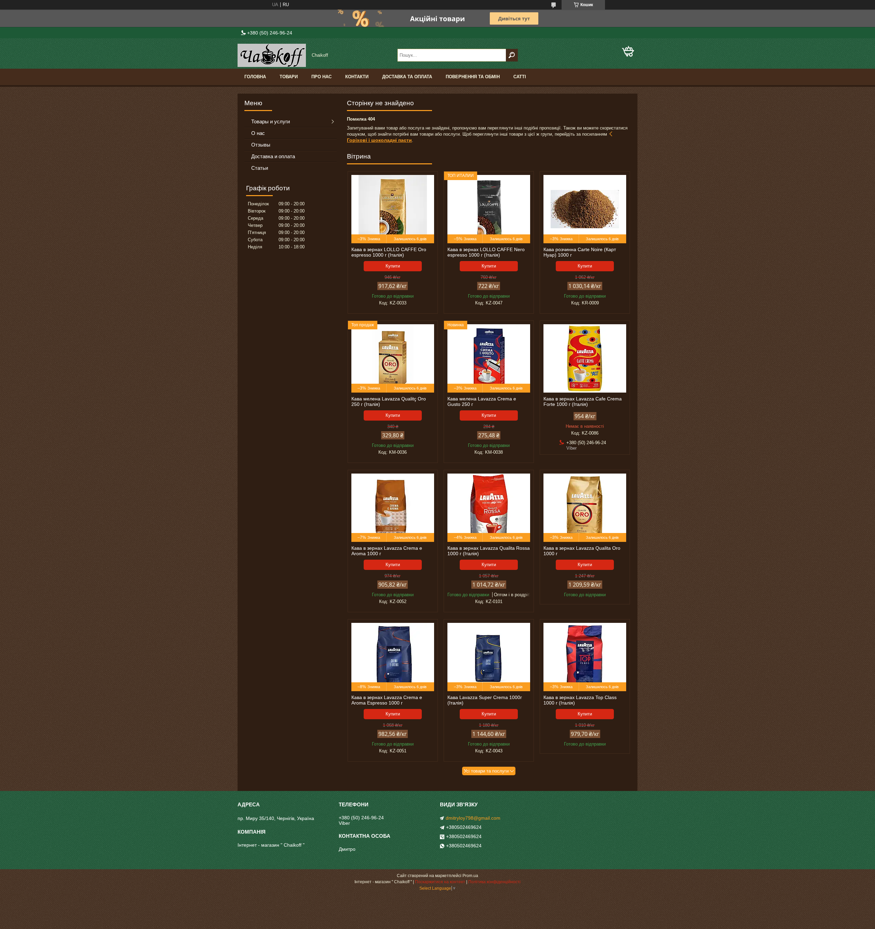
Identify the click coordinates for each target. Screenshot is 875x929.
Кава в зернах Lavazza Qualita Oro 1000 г (581, 550)
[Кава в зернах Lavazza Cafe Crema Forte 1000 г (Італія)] (584, 358)
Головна (255, 76)
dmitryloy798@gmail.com (473, 818)
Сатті (519, 76)
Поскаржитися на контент (440, 881)
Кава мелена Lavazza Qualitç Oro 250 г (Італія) (388, 401)
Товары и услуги (270, 121)
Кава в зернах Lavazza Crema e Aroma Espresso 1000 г (386, 700)
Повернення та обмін (473, 76)
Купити (393, 266)
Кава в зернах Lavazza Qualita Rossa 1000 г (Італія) (488, 550)
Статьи (259, 168)
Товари (289, 76)
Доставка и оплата (273, 156)
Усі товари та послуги (486, 771)
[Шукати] (512, 55)
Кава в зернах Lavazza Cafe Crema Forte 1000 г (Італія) (582, 401)
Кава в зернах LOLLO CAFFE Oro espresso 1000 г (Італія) (388, 252)
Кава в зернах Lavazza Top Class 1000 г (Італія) (580, 700)
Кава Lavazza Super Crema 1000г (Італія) (484, 700)
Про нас (321, 76)
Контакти (356, 76)
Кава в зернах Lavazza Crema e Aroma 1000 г (386, 550)
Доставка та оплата (407, 76)
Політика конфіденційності (494, 881)
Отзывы (260, 145)
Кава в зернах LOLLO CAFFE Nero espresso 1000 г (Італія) (486, 252)
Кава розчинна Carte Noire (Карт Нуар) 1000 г (579, 252)
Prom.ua (470, 875)
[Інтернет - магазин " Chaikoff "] (272, 55)
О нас (258, 133)
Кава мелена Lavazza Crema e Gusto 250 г (481, 401)
